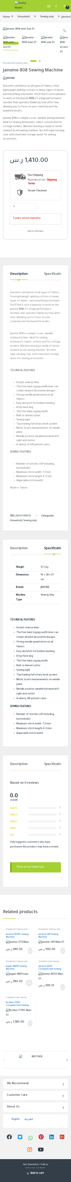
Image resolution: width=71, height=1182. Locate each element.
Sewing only (47, 17)
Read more (29, 982)
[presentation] (67, 1060)
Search (49, 6)
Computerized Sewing (48, 961)
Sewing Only (47, 595)
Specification (54, 274)
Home (6, 17)
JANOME (45, 587)
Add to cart (37, 1173)
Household (24, 17)
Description (18, 274)
